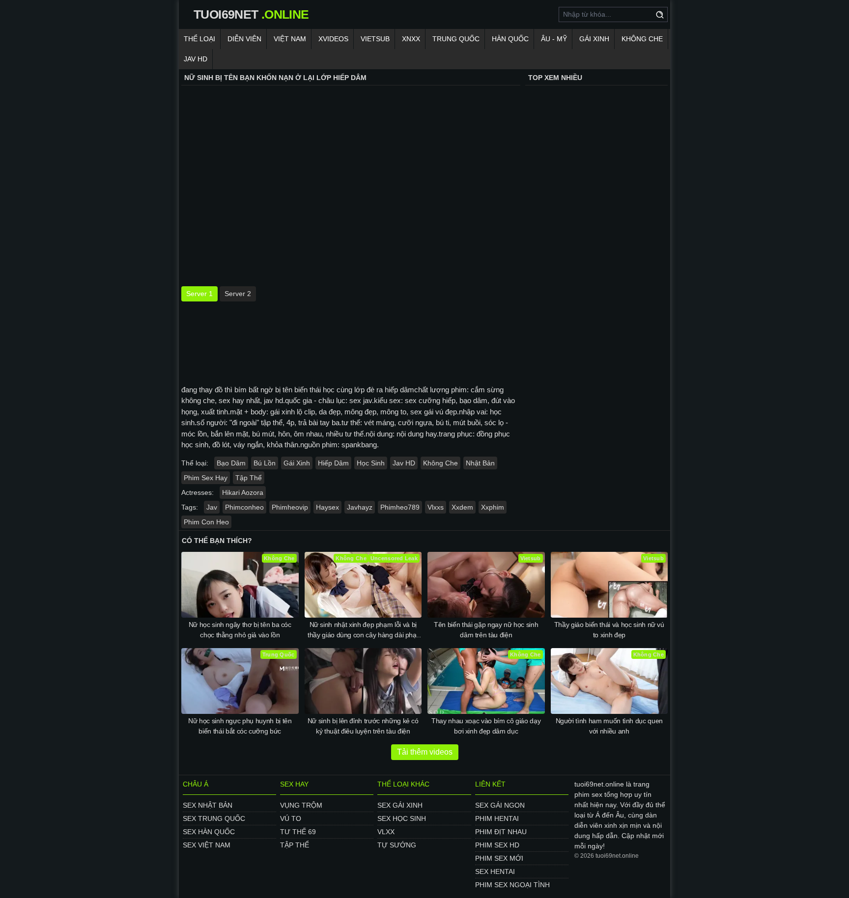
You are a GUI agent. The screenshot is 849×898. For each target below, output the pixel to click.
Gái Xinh (594, 39)
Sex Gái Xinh (400, 805)
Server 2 (238, 294)
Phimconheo (244, 507)
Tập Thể (248, 478)
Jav (211, 507)
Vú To (290, 818)
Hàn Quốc (510, 39)
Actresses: (197, 492)
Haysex (327, 507)
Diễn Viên (244, 39)
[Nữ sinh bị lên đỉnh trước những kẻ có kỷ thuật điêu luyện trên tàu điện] (363, 681)
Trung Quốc (456, 39)
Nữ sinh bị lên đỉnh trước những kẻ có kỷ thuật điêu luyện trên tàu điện (363, 726)
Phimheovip (290, 507)
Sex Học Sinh (401, 818)
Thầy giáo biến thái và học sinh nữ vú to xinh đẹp (609, 630)
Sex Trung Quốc (214, 818)
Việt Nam (290, 39)
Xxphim (492, 507)
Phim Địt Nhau (501, 832)
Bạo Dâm (231, 463)
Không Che (642, 39)
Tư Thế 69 (298, 832)
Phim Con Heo (206, 522)
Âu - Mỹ (554, 39)
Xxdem (462, 507)
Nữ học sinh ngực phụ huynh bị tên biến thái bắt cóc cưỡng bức (239, 726)
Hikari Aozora (242, 492)
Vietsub (375, 39)
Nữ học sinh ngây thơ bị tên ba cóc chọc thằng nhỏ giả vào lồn (240, 630)
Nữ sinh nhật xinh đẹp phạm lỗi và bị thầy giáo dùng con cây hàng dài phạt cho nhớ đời (363, 630)
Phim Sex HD (497, 845)
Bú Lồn (265, 463)
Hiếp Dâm (333, 463)
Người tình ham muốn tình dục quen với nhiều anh (609, 726)
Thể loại (199, 39)
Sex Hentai (495, 871)
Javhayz (359, 507)
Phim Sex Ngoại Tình (512, 885)
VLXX (386, 832)
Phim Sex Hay (205, 478)
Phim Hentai (497, 818)
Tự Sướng (396, 845)
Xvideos (333, 39)
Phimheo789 (400, 507)
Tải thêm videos (425, 752)
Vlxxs (435, 507)
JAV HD (195, 59)
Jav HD (404, 463)
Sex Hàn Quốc (209, 832)
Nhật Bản (480, 463)
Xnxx (411, 39)
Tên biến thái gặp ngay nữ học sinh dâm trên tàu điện (486, 630)
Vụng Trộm (301, 805)
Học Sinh (371, 463)
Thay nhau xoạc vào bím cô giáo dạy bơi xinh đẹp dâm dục (485, 726)
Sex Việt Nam (206, 845)
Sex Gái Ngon (500, 805)
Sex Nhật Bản (207, 805)
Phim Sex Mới (499, 858)
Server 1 (199, 294)
